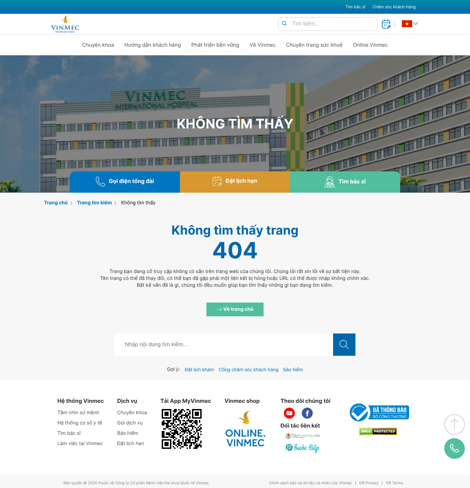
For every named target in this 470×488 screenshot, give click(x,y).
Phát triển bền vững (215, 45)
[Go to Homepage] (65, 24)
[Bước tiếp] (303, 448)
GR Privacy (368, 483)
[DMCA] (378, 431)
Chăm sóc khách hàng (394, 6)
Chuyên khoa (98, 45)
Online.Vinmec (370, 45)
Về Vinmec (263, 45)
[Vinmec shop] (245, 429)
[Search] (284, 24)
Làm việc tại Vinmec (80, 443)
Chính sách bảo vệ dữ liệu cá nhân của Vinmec (310, 483)
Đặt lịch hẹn (130, 443)
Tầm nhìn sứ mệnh (78, 413)
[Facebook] (307, 413)
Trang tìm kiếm (94, 203)
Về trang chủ (238, 309)
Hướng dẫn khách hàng (153, 45)
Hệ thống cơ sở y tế (79, 423)
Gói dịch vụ (130, 423)
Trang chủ (56, 203)
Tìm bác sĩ (355, 6)
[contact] (454, 448)
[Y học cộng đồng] (303, 435)
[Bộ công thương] (378, 412)
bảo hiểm (293, 369)
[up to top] (454, 424)
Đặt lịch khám (199, 369)
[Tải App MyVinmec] (181, 429)
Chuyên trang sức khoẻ (314, 45)
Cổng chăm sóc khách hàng (249, 369)
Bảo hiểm (127, 433)
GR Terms (394, 483)
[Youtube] (289, 413)
